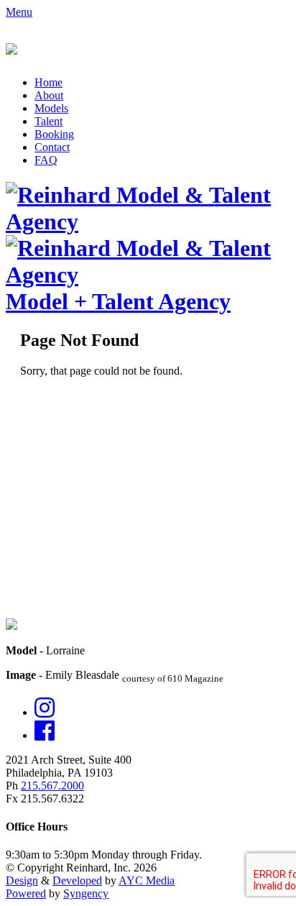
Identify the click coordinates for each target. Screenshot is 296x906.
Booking (54, 134)
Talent (48, 121)
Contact (52, 147)
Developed (77, 880)
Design (22, 880)
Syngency (85, 893)
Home (48, 82)
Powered (26, 893)
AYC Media (147, 880)
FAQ (45, 160)
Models (51, 108)
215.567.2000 (52, 785)
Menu (19, 12)
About (48, 95)
